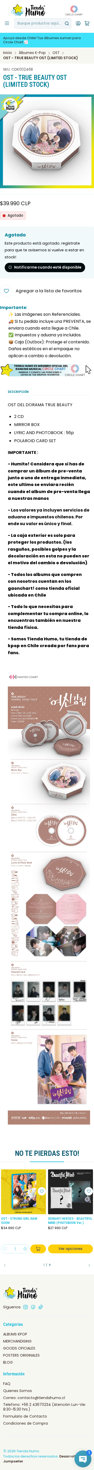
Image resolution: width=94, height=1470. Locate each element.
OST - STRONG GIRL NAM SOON (19, 1221)
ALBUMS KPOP (15, 1334)
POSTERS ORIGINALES (21, 1355)
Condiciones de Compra (25, 1423)
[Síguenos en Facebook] (33, 1307)
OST (56, 53)
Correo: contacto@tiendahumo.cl (34, 1397)
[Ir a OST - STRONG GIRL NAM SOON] (23, 1191)
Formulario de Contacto (25, 1416)
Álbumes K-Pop (32, 53)
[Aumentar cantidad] (25, 1249)
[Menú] (7, 23)
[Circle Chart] (72, 10)
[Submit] (66, 23)
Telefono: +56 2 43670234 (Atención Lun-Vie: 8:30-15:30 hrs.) (44, 1407)
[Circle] (47, 370)
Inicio (7, 53)
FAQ (6, 1383)
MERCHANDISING (17, 1341)
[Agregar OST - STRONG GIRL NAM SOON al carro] (38, 1248)
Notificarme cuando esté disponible (47, 267)
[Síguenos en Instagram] (25, 1307)
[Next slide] (87, 1265)
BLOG (8, 1362)
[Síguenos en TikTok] (40, 1307)
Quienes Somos (17, 1390)
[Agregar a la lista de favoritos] (42, 1191)
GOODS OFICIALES (19, 1348)
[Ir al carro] (87, 23)
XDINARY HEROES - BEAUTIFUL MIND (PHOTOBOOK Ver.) (70, 1221)
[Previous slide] (7, 1265)
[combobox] (42, 23)
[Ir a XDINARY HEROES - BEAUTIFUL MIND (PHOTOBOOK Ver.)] (70, 1191)
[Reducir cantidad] (5, 1249)
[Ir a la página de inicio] (28, 10)
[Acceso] (78, 23)
